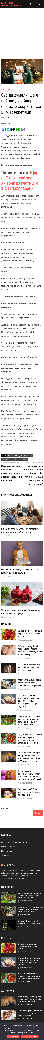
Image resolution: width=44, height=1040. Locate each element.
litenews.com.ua (7, 878)
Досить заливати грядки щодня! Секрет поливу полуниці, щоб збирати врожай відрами (29, 720)
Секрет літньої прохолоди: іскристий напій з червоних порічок (30, 633)
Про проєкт (6, 851)
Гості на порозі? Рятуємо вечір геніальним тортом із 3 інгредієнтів (30, 792)
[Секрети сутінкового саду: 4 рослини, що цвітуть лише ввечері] (8, 921)
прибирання (16, 459)
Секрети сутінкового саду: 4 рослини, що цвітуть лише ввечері (30, 922)
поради (5, 459)
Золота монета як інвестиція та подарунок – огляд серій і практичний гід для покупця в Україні (30, 775)
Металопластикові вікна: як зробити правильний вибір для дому (29, 667)
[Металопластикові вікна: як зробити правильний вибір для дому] (8, 664)
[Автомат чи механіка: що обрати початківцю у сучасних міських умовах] (8, 680)
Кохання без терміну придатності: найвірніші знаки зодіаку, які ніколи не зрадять (30, 1013)
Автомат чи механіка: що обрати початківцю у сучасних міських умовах (29, 683)
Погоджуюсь (13, 1036)
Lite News (7, 2)
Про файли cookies (29, 1036)
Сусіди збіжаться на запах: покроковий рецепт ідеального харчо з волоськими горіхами (30, 738)
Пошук (4, 808)
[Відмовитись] (41, 1031)
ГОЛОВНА (6, 835)
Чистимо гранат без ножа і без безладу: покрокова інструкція (21, 612)
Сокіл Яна (9, 117)
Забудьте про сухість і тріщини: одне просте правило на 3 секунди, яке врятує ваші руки (30, 650)
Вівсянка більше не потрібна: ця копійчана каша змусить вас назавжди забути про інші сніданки (30, 701)
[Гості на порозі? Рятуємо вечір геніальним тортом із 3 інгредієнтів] (8, 789)
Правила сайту (8, 846)
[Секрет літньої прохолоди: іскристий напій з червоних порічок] (8, 631)
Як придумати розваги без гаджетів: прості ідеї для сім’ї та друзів (19, 530)
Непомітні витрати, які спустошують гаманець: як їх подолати (19, 571)
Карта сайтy (6, 855)
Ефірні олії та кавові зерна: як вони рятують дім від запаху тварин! (21, 180)
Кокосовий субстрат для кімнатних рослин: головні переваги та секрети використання (30, 909)
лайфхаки (28, 456)
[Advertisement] (22, 31)
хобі (25, 459)
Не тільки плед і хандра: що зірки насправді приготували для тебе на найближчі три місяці (29, 756)
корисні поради (15, 456)
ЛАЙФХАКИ (5, 90)
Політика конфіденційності (14, 842)
